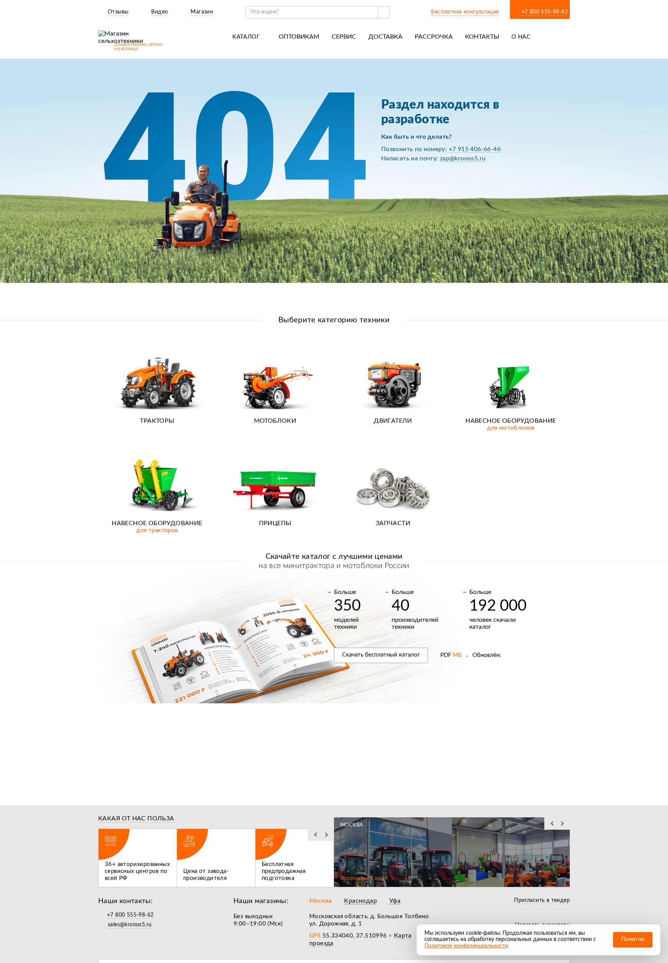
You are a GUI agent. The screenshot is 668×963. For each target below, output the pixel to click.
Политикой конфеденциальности (466, 946)
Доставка (385, 37)
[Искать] (383, 12)
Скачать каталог (381, 655)
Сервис (344, 37)
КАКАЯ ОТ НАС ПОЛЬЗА (136, 818)
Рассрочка (434, 37)
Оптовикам (299, 37)
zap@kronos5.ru (463, 158)
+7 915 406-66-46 (475, 149)
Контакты (482, 37)
